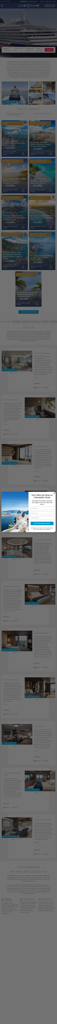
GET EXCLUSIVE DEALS (42, 523)
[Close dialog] (54, 493)
